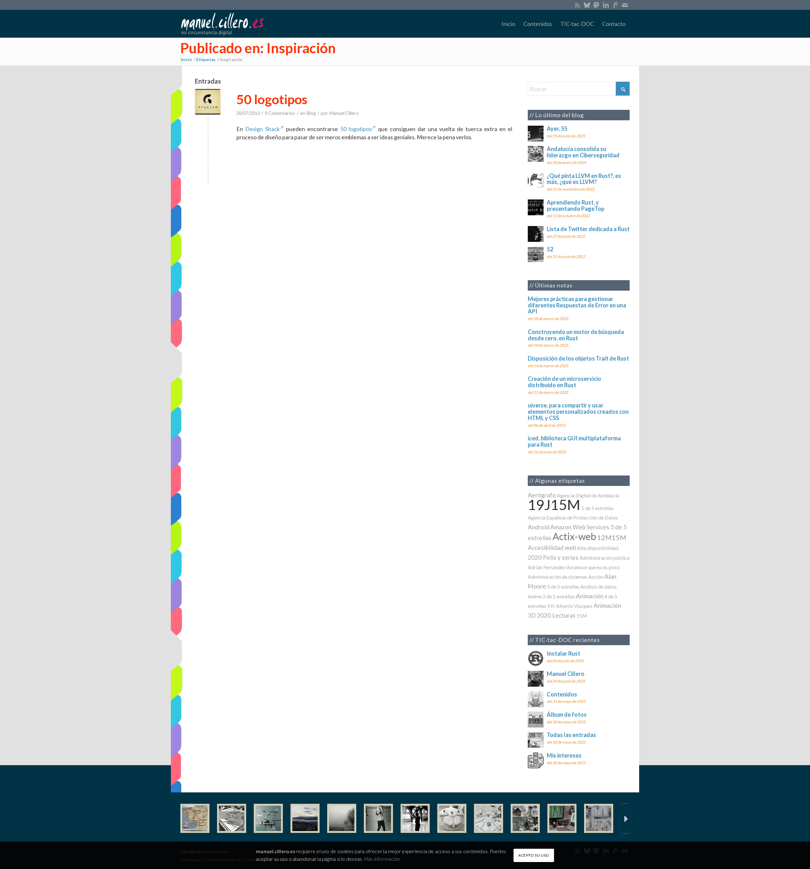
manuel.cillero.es (275, 851)
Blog (311, 113)
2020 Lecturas (556, 615)
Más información (382, 858)
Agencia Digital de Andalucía (588, 495)
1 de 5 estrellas (597, 508)
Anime (535, 596)
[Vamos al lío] (231, 818)
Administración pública (604, 558)
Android (538, 527)
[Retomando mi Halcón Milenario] (525, 818)
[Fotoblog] (625, 818)
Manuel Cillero (344, 113)
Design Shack (262, 128)
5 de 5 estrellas (563, 586)
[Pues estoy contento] (194, 818)
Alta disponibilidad (597, 548)
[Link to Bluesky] (586, 4)
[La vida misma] (341, 818)
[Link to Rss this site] (577, 4)
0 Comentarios (280, 113)
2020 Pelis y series (553, 557)
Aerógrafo (542, 495)
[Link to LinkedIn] (605, 4)
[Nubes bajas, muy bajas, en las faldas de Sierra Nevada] (305, 818)
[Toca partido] (415, 818)
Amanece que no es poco (593, 567)
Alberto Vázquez (574, 606)
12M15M (611, 537)
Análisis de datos (598, 586)
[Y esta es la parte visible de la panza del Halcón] (451, 818)
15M (581, 616)
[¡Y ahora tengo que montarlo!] (268, 818)
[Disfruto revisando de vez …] (598, 818)
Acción (595, 577)
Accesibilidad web (552, 547)
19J (551, 606)
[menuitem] (508, 24)
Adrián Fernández (547, 567)
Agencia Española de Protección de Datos (573, 517)
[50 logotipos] (208, 102)
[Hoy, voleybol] (378, 818)
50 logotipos (272, 99)
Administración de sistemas (557, 577)
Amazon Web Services (579, 527)
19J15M (554, 504)
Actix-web (574, 536)
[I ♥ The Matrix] (561, 818)
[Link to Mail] (625, 4)
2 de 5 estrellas (559, 596)
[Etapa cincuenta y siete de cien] (488, 818)
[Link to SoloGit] (615, 4)
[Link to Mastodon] (596, 4)
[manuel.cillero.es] (222, 24)
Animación (589, 596)
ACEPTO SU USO (533, 855)
